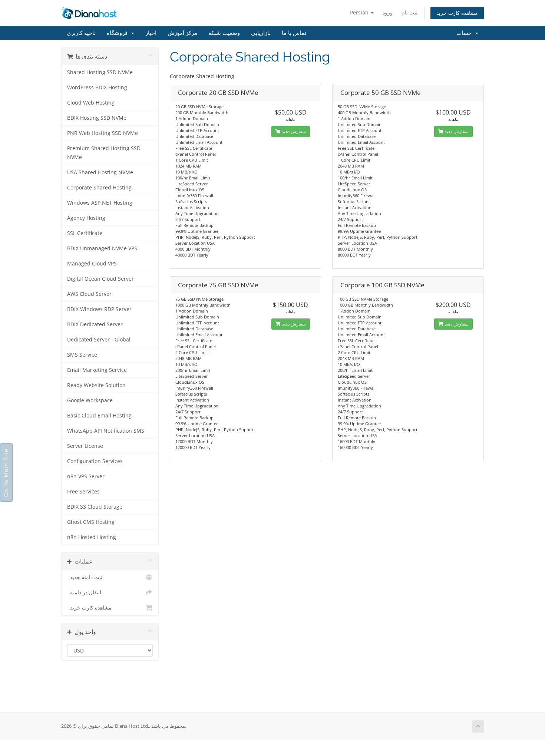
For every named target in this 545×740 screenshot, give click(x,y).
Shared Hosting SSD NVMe (100, 72)
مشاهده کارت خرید (457, 12)
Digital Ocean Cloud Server (100, 278)
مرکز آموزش (182, 33)
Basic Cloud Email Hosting (99, 415)
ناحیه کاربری (81, 33)
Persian (360, 12)
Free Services (83, 491)
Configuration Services (95, 461)
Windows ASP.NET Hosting (99, 202)
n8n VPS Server (86, 476)
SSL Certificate (84, 233)
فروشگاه (119, 33)
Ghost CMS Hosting (91, 522)
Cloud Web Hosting (91, 102)
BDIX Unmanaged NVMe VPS (102, 248)
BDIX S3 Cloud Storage (94, 506)
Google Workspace (90, 400)
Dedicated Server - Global (99, 339)
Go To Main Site (6, 472)
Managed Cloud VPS (92, 263)
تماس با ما (294, 33)
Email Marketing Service (97, 370)
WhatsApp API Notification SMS (105, 430)
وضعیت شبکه (224, 33)
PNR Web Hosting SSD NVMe (102, 133)
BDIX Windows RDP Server (99, 309)
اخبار (150, 33)
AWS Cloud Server (89, 294)
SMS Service (82, 354)
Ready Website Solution (96, 385)
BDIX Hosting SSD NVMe (96, 118)
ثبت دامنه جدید (84, 577)
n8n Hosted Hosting (91, 537)
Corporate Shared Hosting (99, 187)
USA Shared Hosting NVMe (100, 172)
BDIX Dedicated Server (95, 324)
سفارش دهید (293, 131)
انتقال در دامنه (84, 592)
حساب (465, 33)
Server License (85, 446)
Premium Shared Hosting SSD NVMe (104, 153)
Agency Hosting (86, 218)
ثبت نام (409, 12)
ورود (388, 12)
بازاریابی (261, 33)
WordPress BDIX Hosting (97, 87)
